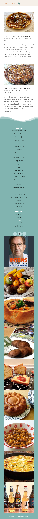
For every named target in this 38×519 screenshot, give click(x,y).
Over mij (19, 214)
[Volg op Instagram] (20, 234)
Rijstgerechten (19, 180)
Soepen (19, 191)
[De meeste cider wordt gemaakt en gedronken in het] (19, 497)
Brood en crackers (19, 140)
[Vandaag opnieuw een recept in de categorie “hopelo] (19, 435)
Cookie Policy (19, 226)
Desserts (19, 150)
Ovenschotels (19, 170)
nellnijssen (10, 38)
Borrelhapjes (19, 137)
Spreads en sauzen (19, 194)
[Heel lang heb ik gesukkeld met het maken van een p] (19, 466)
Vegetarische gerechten (19, 197)
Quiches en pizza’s (19, 177)
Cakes (19, 143)
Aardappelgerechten (19, 131)
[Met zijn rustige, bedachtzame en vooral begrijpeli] (19, 251)
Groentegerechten (19, 164)
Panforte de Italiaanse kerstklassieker (17, 88)
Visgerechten (19, 200)
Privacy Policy (19, 223)
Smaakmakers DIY (19, 188)
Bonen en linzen (19, 134)
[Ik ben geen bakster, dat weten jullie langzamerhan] (19, 343)
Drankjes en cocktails (19, 153)
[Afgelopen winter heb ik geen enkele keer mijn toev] (19, 312)
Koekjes (19, 167)
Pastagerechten (19, 173)
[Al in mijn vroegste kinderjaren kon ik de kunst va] (19, 405)
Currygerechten (19, 146)
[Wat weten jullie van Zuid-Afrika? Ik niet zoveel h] (19, 374)
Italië (27, 90)
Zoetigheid (7, 92)
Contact (19, 217)
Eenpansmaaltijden (19, 157)
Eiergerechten (19, 161)
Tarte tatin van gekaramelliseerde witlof (18, 36)
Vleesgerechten (19, 204)
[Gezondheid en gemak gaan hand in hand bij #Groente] (19, 282)
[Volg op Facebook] (15, 234)
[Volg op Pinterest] (24, 234)
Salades (19, 184)
